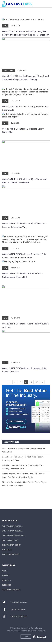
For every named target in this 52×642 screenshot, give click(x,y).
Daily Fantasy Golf (10, 540)
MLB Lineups (7, 550)
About (4, 571)
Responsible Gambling (11, 590)
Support (5, 575)
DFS (5, 70)
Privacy (39, 628)
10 (37, 382)
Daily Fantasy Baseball (12, 531)
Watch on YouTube (19, 616)
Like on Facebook (18, 609)
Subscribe (6, 585)
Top (26, 637)
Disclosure (41, 631)
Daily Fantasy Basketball (13, 535)
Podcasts (6, 580)
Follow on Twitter (19, 602)
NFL (5, 26)
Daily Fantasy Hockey (11, 545)
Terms (33, 628)
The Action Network (11, 554)
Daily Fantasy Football (12, 526)
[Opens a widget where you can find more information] (39, 637)
